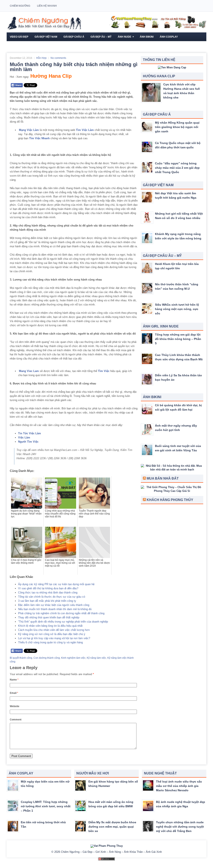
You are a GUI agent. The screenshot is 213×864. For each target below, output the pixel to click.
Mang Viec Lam (29, 371)
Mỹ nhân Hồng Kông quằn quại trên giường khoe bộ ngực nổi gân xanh (177, 127)
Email (14, 693)
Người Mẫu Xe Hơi (22, 45)
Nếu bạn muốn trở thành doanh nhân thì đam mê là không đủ (55, 609)
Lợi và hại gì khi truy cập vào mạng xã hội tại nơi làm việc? (54, 638)
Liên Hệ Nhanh (47, 5)
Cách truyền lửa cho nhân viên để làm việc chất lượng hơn (54, 629)
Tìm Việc (103, 371)
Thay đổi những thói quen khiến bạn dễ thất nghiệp (48, 617)
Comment (15, 719)
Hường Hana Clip (51, 76)
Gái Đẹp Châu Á (73, 36)
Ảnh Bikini (147, 36)
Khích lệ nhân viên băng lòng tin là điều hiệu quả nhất (50, 625)
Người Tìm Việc (28, 441)
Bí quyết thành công (21, 657)
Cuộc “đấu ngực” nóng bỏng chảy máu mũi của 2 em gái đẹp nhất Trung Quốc (177, 168)
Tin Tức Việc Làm (29, 433)
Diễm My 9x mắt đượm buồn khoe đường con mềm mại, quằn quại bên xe (112, 827)
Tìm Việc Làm (85, 130)
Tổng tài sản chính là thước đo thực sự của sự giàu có (51, 596)
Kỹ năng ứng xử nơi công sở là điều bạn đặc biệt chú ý (51, 634)
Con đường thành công (46, 657)
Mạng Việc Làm (29, 130)
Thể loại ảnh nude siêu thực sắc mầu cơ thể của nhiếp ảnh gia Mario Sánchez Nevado (179, 786)
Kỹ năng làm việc (96, 657)
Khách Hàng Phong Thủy (170, 500)
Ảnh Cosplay (169, 36)
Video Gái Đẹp (19, 36)
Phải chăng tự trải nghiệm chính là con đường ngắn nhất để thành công (61, 613)
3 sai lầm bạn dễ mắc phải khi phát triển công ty (47, 600)
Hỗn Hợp (41, 58)
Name (14, 679)
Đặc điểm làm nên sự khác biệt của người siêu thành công (53, 605)
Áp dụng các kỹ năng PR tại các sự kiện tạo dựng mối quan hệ (56, 584)
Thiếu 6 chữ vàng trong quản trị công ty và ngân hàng (50, 642)
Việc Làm (24, 437)
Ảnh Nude (126, 36)
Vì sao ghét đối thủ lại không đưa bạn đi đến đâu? (48, 588)
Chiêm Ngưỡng (20, 5)
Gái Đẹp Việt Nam (46, 36)
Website (14, 706)
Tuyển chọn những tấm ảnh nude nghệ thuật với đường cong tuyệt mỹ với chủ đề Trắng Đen (180, 827)
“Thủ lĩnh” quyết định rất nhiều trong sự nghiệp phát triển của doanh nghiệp (63, 621)
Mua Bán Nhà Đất (163, 478)
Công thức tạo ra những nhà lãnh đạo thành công (47, 592)
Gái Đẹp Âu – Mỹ (100, 36)
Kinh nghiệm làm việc (73, 657)
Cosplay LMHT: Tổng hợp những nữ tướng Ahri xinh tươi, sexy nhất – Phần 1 (46, 806)
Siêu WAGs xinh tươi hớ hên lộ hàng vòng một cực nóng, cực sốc (177, 309)
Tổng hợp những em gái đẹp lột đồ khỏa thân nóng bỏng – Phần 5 (178, 339)
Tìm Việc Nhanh (39, 138)
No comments (58, 58)
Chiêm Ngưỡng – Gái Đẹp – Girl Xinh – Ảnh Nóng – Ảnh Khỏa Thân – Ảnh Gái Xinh (111, 851)
